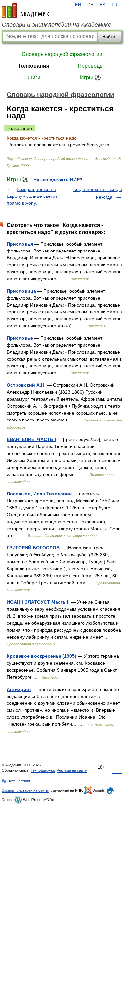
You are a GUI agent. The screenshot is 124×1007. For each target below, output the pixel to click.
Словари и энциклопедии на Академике (56, 24)
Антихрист (19, 689)
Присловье (20, 338)
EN (78, 5)
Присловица (21, 291)
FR (114, 5)
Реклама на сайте (72, 770)
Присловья (20, 244)
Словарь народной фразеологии (62, 54)
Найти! (109, 36)
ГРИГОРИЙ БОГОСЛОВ (33, 547)
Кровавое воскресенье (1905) (41, 656)
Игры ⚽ (90, 77)
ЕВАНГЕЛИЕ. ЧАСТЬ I (31, 439)
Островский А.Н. (26, 385)
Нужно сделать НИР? (58, 179)
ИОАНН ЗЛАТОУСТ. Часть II (38, 602)
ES (102, 5)
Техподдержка (43, 770)
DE (90, 5)
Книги (33, 77)
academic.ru (25, 10)
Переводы (90, 66)
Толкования (33, 66)
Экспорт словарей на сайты (25, 790)
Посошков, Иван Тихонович (39, 493)
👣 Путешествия (16, 781)
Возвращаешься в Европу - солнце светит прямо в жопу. (32, 196)
